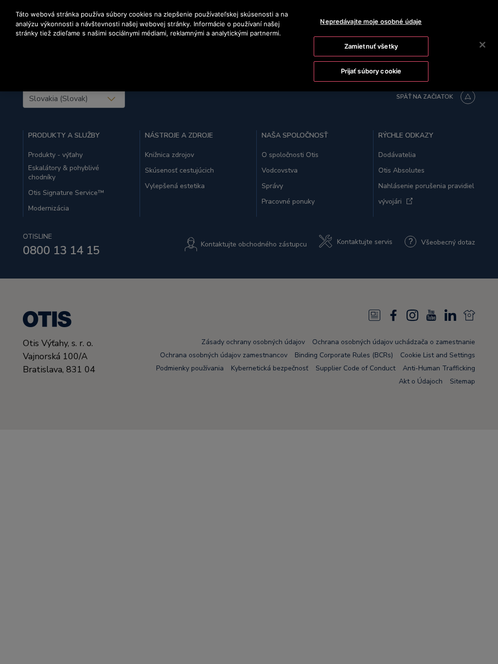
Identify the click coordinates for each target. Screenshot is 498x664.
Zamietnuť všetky (371, 46)
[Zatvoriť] (482, 44)
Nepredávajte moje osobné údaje (371, 21)
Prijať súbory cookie (371, 71)
